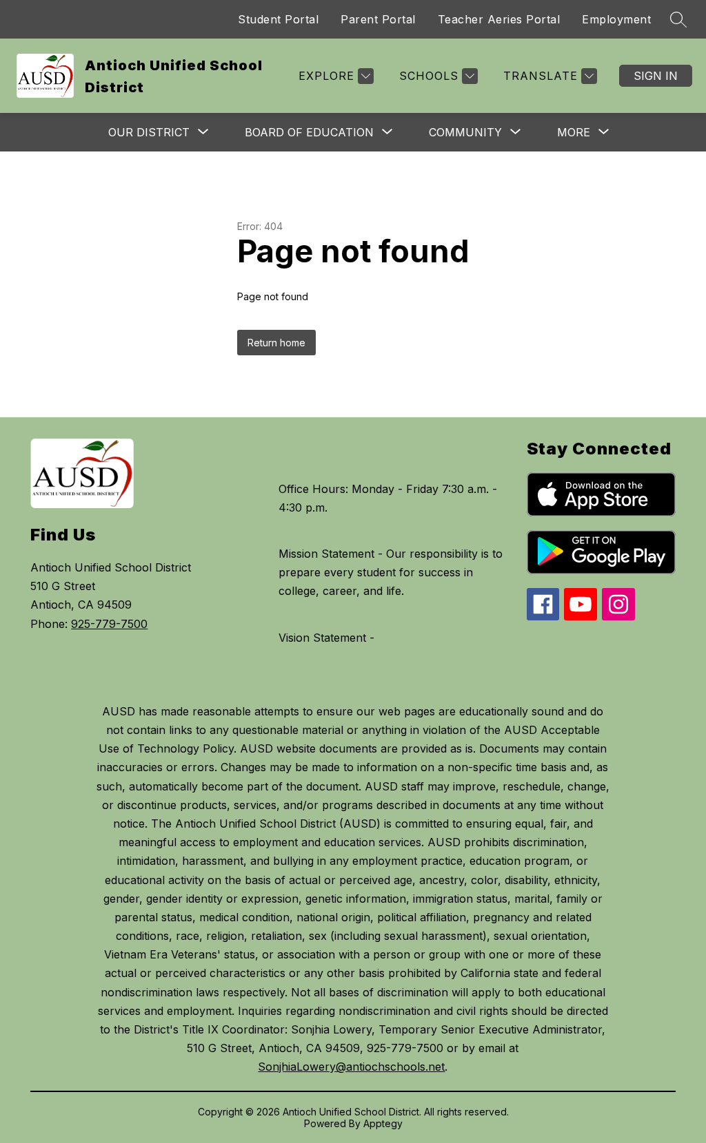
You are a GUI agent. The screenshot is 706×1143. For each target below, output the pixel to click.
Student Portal (278, 19)
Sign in (656, 76)
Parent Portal (378, 19)
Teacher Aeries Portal (499, 19)
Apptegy (383, 1123)
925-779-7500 (109, 624)
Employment (616, 19)
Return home (276, 342)
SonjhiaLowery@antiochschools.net (351, 1066)
